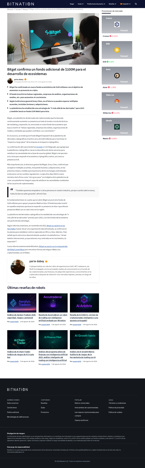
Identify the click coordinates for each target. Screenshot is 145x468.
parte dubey (36, 261)
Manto (105, 138)
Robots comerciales (82, 403)
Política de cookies (115, 412)
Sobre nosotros (12, 403)
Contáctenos (12, 408)
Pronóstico (45, 412)
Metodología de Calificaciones (18, 417)
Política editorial (13, 412)
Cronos (106, 36)
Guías (80, 4)
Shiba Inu (107, 113)
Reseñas (111, 4)
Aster (105, 87)
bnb (104, 61)
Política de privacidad (116, 408)
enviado (39, 147)
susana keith (14, 322)
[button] (136, 4)
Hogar (72, 4)
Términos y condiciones (117, 403)
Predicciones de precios (95, 4)
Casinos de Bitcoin (81, 420)
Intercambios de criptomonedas (86, 408)
